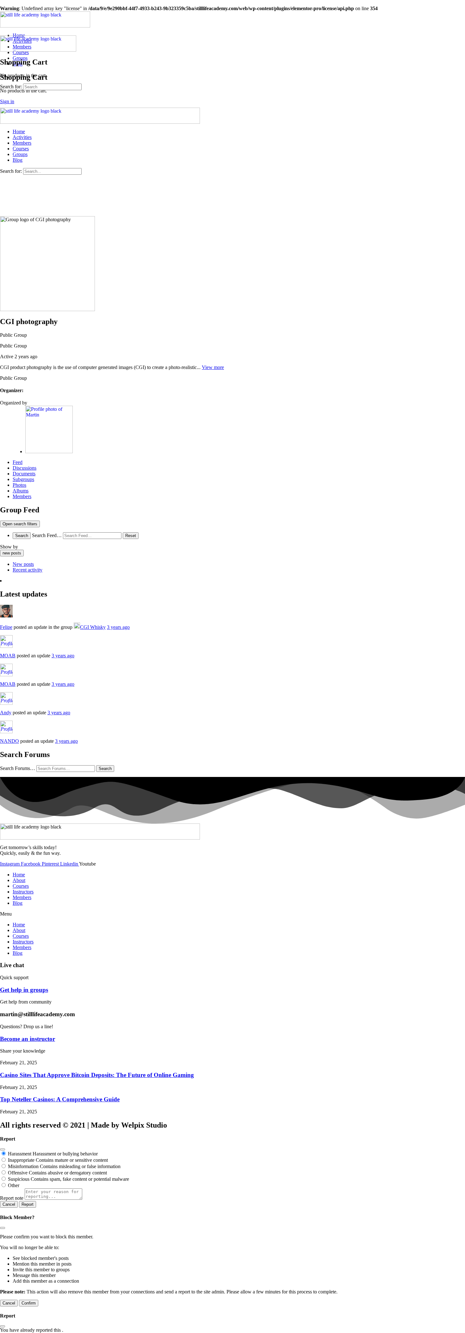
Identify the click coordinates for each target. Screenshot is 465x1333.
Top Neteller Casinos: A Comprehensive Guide (60, 1099)
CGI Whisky (93, 627)
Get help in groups (24, 989)
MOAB (8, 655)
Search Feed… (47, 535)
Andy (5, 712)
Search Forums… (17, 768)
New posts (23, 564)
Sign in (7, 101)
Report (28, 1204)
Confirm (29, 1303)
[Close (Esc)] (2, 1149)
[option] (239, 564)
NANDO (9, 741)
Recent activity (27, 570)
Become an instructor (27, 1039)
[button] (232, 914)
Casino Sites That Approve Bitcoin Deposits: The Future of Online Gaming (97, 1075)
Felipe (6, 627)
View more (213, 367)
